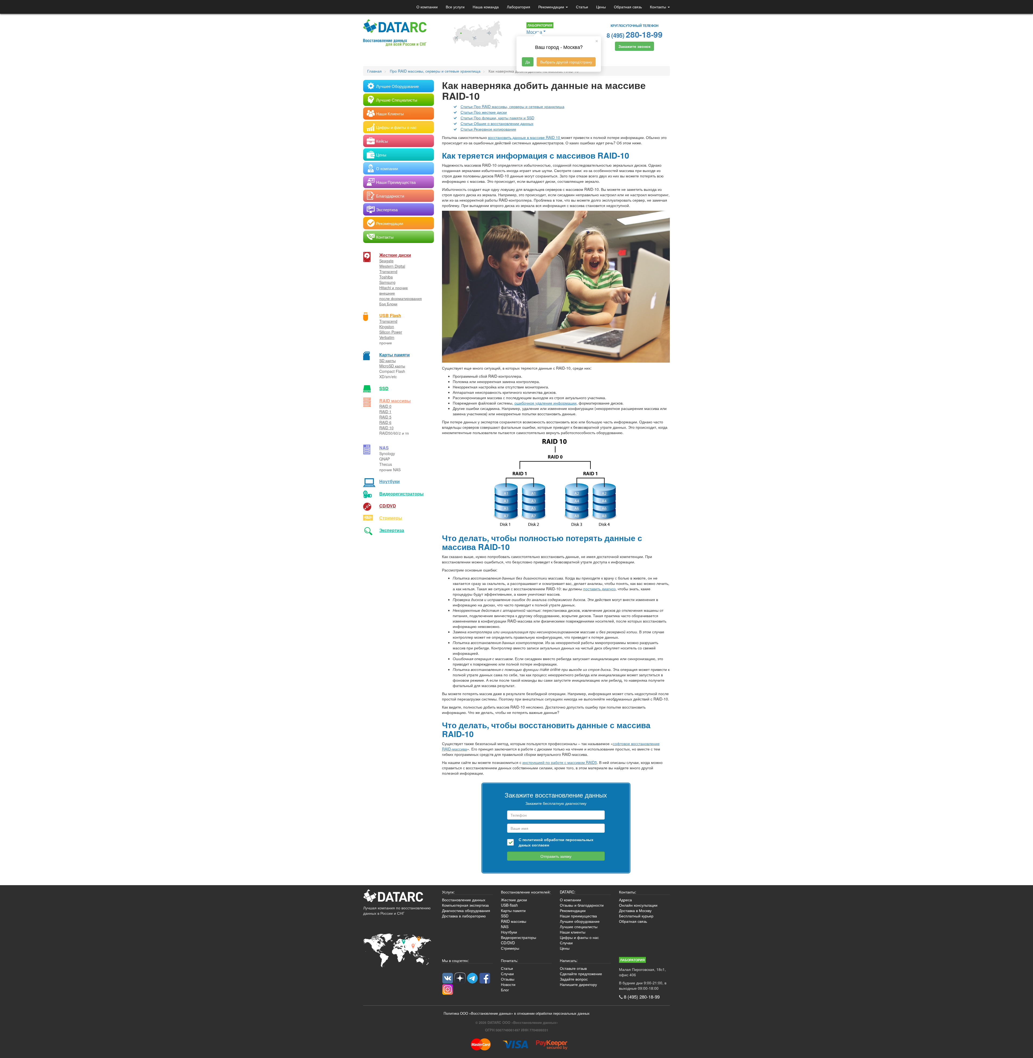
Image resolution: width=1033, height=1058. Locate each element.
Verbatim (386, 337)
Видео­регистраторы (401, 494)
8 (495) (635, 34)
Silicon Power (390, 332)
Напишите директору (578, 984)
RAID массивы (395, 401)
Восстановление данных (463, 899)
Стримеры (390, 518)
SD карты (387, 360)
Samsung (387, 282)
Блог (505, 989)
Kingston (386, 326)
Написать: (569, 960)
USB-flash (509, 905)
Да (527, 62)
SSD (383, 388)
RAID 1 (385, 411)
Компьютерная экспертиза (465, 905)
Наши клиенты (572, 932)
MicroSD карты (392, 366)
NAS (384, 448)
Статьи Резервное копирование (488, 129)
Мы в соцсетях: (455, 960)
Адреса (625, 899)
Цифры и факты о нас (579, 937)
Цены (601, 6)
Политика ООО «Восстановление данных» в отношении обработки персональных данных (517, 1013)
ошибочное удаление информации (545, 403)
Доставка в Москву (635, 910)
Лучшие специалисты (578, 926)
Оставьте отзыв (573, 968)
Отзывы (507, 979)
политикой (532, 839)
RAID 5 (385, 417)
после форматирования (400, 298)
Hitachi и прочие (393, 287)
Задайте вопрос (574, 979)
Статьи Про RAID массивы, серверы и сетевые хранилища (512, 106)
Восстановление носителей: (526, 892)
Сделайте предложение (581, 973)
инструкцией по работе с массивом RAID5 (559, 762)
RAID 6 (385, 422)
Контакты (658, 6)
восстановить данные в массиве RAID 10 (524, 137)
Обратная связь (628, 6)
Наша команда (486, 6)
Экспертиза (391, 530)
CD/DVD (387, 506)
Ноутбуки (389, 481)
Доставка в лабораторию (464, 915)
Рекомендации (551, 6)
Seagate (386, 260)
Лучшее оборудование (580, 921)
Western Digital (392, 266)
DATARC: (567, 892)
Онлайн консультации (638, 905)
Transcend (388, 271)
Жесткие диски (395, 255)
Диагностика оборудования (466, 910)
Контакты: (627, 892)
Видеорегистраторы (518, 937)
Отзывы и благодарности (582, 905)
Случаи (566, 942)
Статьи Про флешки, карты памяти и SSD (497, 117)
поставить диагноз (599, 588)
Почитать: (509, 960)
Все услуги (455, 6)
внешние (387, 293)
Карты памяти (394, 355)
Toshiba (386, 277)
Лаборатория (518, 6)
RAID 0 (385, 406)
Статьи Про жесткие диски (484, 112)
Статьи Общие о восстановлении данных (497, 123)
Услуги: (448, 892)
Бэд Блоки (388, 303)
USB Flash (390, 315)
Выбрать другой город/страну (566, 62)
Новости (508, 984)
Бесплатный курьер (636, 915)
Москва (534, 32)
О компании (427, 6)
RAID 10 (386, 427)
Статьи (582, 6)
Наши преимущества (578, 915)
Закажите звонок (634, 46)
